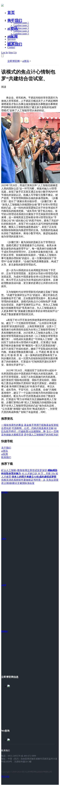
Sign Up (12, 52)
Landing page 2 (21, 25)
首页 (11, 12)
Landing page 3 (21, 28)
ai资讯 (12, 28)
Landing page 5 (21, 33)
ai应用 (3, 585)
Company (12, 42)
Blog (9, 44)
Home (10, 20)
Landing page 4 (21, 31)
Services (11, 39)
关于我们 (14, 20)
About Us (12, 36)
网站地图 (5, 776)
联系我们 (14, 44)
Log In (4, 52)
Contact (11, 47)
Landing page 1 (21, 22)
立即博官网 (13, 61)
